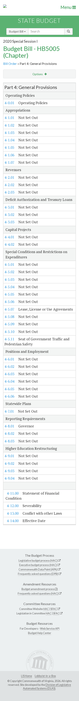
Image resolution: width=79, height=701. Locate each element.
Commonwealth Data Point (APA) (38, 569)
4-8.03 (9, 441)
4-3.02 (9, 214)
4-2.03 (9, 192)
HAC (46, 609)
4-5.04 (9, 286)
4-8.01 (9, 426)
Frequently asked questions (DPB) (38, 574)
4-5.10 (9, 331)
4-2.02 (9, 184)
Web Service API (49, 628)
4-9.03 (9, 470)
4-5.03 (9, 279)
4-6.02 (9, 366)
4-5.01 (9, 264)
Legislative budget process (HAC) (38, 560)
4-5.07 (9, 309)
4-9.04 (9, 478)
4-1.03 (9, 132)
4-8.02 (9, 433)
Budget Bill (16, 31)
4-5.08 (9, 316)
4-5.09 (9, 324)
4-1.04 (9, 140)
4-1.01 (9, 117)
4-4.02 (9, 244)
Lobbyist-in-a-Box (45, 676)
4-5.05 (9, 294)
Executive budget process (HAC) (38, 565)
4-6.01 (9, 359)
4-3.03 (9, 222)
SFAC (54, 609)
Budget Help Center (39, 633)
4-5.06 (9, 301)
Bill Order (10, 63)
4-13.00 (13, 513)
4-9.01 (9, 455)
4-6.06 (9, 396)
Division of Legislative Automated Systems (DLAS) (47, 686)
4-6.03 (9, 373)
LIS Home (26, 676)
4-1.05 (9, 147)
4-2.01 (9, 177)
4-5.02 (9, 271)
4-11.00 (13, 493)
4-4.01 (9, 237)
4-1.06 (9, 155)
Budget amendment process (38, 589)
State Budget (39, 20)
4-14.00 (13, 520)
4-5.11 (9, 339)
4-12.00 (13, 505)
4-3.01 (9, 207)
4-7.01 (9, 411)
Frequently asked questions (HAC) (38, 593)
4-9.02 (9, 463)
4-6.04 (9, 381)
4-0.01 (9, 102)
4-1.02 (9, 125)
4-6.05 (9, 388)
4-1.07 (9, 162)
